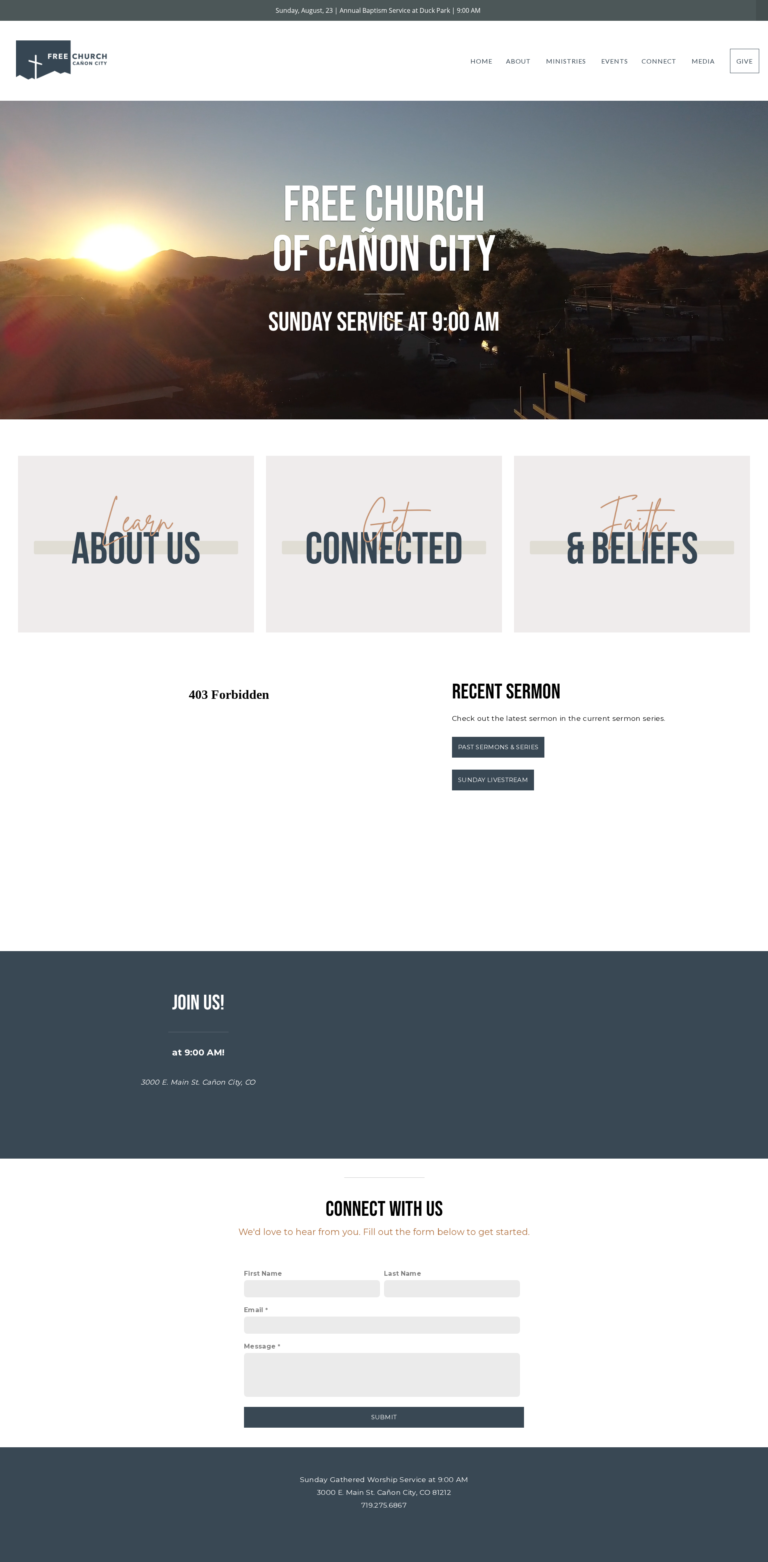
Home (481, 61)
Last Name (402, 1273)
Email (254, 1310)
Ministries (567, 61)
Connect (660, 61)
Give (744, 61)
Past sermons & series (498, 747)
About (519, 61)
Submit (384, 1417)
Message (260, 1346)
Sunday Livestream (493, 780)
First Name (263, 1273)
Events (614, 61)
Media (704, 61)
